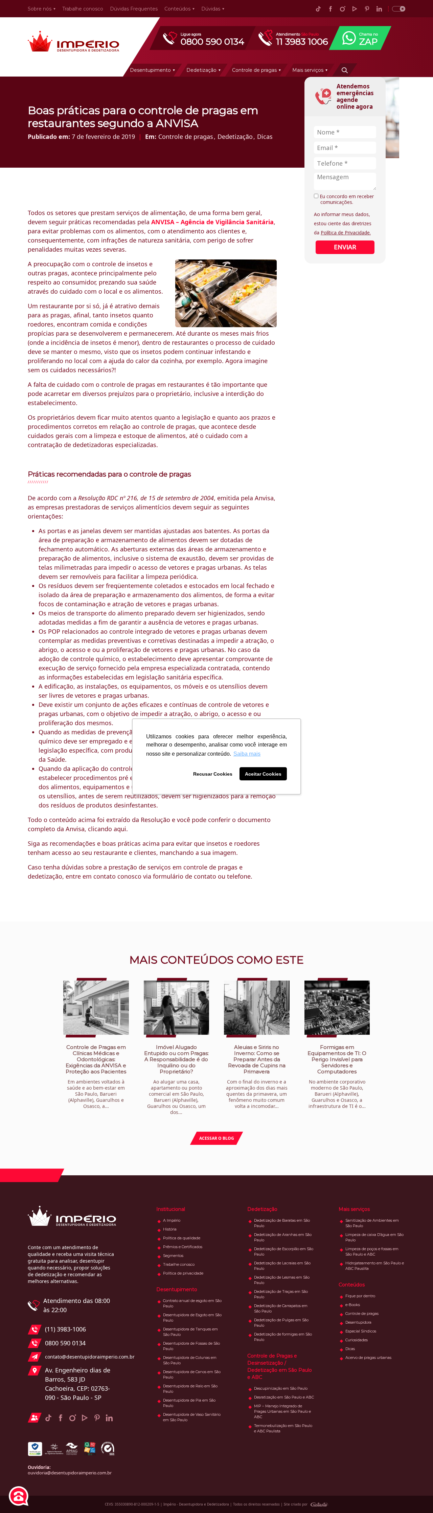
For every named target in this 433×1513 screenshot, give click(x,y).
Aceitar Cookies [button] (263, 774)
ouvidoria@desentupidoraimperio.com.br (70, 1473)
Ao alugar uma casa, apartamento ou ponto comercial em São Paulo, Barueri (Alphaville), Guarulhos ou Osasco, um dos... (176, 1079)
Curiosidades (356, 1340)
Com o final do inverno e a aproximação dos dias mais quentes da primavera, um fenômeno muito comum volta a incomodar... (257, 1076)
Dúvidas (210, 9)
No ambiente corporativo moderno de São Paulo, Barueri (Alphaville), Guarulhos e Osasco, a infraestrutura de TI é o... (336, 1076)
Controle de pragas (254, 70)
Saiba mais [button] (246, 754)
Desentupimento (150, 70)
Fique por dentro (360, 1296)
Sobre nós (39, 9)
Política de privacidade (183, 1273)
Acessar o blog (216, 1138)
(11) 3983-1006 (65, 1329)
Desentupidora (358, 1322)
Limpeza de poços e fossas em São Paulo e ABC (371, 1251)
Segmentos (173, 1255)
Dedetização (201, 70)
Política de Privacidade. (346, 232)
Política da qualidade (181, 1238)
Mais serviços (307, 70)
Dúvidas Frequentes (134, 9)
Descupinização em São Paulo (280, 1388)
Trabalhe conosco (82, 9)
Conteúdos (177, 9)
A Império (171, 1220)
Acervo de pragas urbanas (368, 1357)
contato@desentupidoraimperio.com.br (80, 1356)
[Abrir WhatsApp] (416, 1496)
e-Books (352, 1304)
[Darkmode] (396, 8)
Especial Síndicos (360, 1331)
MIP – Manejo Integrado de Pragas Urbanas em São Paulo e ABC (282, 1411)
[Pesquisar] (344, 69)
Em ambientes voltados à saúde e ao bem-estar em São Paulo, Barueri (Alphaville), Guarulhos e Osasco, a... (96, 1076)
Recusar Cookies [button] (212, 774)
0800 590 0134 (65, 1343)
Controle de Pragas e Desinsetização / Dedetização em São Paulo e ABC (279, 1366)
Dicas (265, 136)
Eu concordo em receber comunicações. (346, 199)
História (170, 1229)
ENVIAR (345, 247)
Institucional (170, 1209)
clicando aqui (107, 829)
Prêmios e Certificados (182, 1246)
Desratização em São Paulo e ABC (284, 1397)
